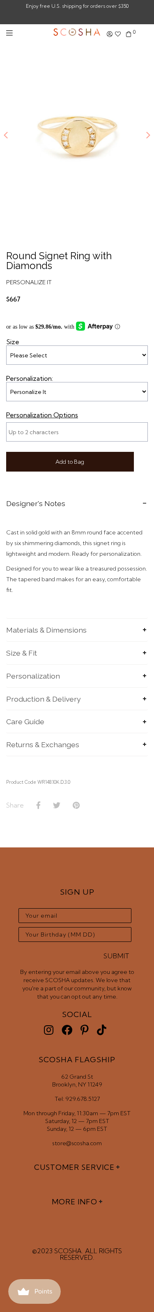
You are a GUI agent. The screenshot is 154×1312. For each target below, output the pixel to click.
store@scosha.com (77, 1143)
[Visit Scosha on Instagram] (48, 1030)
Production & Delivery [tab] (43, 699)
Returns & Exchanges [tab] (42, 744)
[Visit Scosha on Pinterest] (84, 1030)
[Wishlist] (118, 34)
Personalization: (29, 378)
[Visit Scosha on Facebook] (67, 1030)
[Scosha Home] (77, 32)
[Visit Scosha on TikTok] (101, 1030)
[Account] (110, 34)
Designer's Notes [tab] (35, 503)
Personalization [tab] (33, 676)
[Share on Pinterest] (76, 805)
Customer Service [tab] (74, 1167)
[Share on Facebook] (38, 805)
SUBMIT (116, 956)
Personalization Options (42, 415)
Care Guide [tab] (25, 721)
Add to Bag (69, 461)
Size (12, 342)
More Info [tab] (74, 1201)
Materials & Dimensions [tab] (46, 630)
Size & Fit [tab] (21, 653)
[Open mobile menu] (9, 33)
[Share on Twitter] (56, 805)
